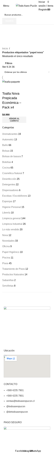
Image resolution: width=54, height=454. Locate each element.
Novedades (8, 240)
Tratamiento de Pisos (13, 269)
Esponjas (7, 201)
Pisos (5, 263)
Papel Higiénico (10, 252)
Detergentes (8, 184)
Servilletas (8, 285)
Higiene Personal (11, 207)
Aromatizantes (10, 134)
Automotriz (8, 139)
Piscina (6, 257)
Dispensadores (10, 190)
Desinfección (9, 179)
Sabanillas (8, 280)
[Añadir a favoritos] (14, 87)
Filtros (8, 63)
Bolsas (6, 151)
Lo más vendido (10, 229)
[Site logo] (26, 5)
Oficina (6, 246)
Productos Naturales (13, 274)
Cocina (6, 167)
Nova (5, 235)
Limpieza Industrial (12, 224)
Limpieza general (11, 218)
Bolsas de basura (11, 156)
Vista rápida (6, 87)
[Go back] (6, 28)
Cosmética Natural (12, 173)
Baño (5, 145)
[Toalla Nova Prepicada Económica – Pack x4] (11, 81)
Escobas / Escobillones (14, 196)
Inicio (5, 48)
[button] (14, 120)
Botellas (6, 162)
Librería (6, 212)
